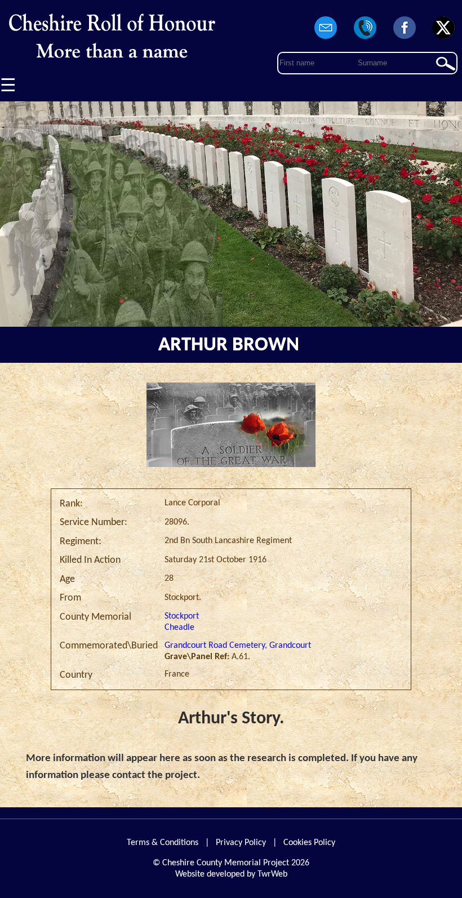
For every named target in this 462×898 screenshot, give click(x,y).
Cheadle (179, 627)
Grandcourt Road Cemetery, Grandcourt (238, 645)
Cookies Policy (309, 842)
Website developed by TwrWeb (231, 874)
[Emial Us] (326, 39)
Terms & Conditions (162, 842)
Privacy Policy (241, 842)
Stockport (182, 616)
